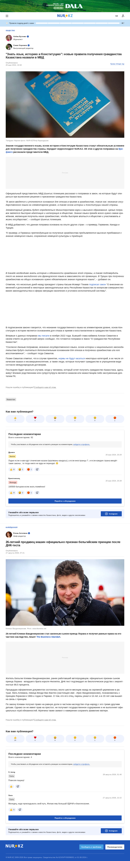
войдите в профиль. (81, 444)
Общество (10, 30)
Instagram (113, 514)
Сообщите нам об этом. (45, 387)
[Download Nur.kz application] (65, 6)
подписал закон (97, 284)
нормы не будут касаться (72, 358)
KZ (117, 16)
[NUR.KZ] (65, 16)
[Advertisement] (65, 172)
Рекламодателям (114, 847)
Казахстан (11, 399)
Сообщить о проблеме (91, 847)
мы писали (44, 335)
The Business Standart (48, 637)
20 (15, 740)
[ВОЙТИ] (123, 15)
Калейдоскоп (12, 527)
